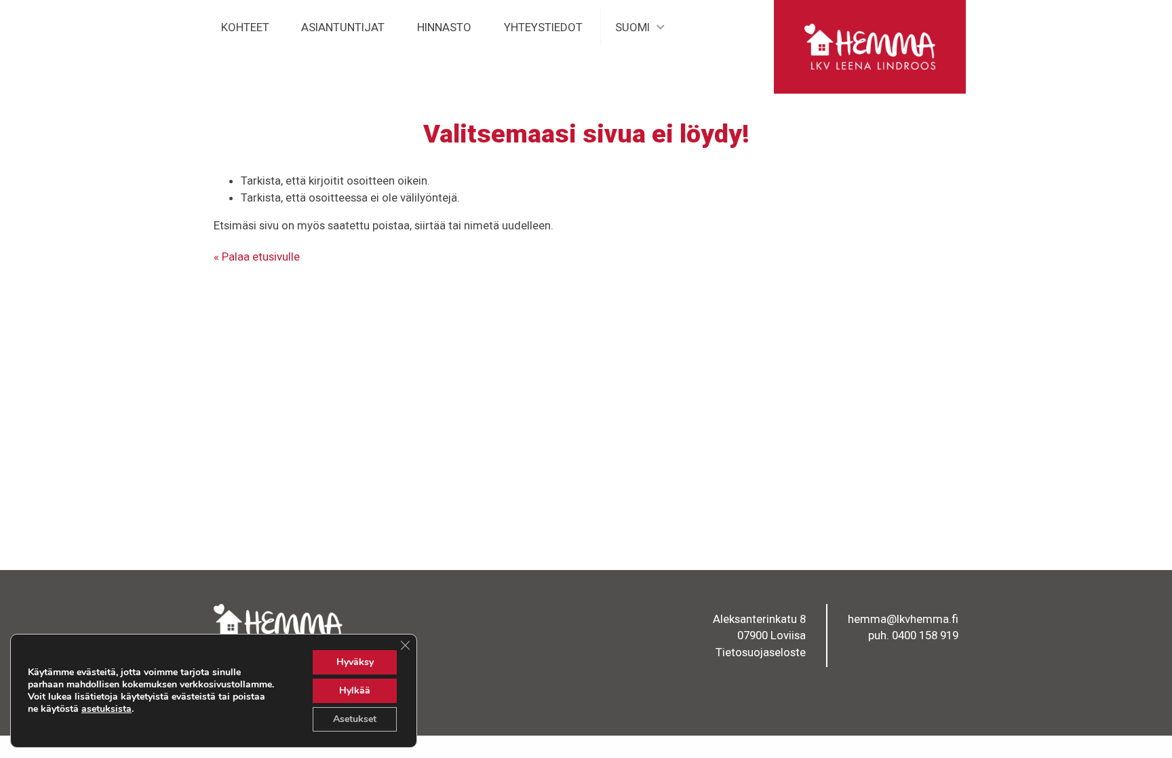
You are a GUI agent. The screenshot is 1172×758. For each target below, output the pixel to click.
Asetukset (354, 719)
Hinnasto (444, 27)
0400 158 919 (925, 635)
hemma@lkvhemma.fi (903, 619)
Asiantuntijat (343, 27)
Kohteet (245, 27)
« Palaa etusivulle (257, 256)
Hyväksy (355, 662)
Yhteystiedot (543, 27)
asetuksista (106, 709)
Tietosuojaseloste (761, 652)
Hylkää (354, 690)
